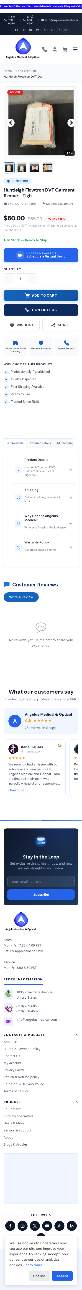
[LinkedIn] (38, 30)
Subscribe (41, 894)
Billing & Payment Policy (22, 1049)
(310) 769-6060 (27, 1006)
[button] (41, 255)
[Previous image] (10, 123)
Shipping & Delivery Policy (24, 1084)
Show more (16, 790)
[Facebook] (16, 30)
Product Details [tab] (40, 443)
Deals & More (14, 1123)
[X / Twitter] (35, 1226)
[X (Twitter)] (52, 30)
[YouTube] (30, 30)
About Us (11, 1042)
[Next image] (71, 123)
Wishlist (25, 325)
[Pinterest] (66, 30)
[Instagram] (23, 30)
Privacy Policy (14, 1070)
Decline (39, 1276)
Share (64, 325)
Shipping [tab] (68, 443)
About (8, 1137)
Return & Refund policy (21, 1077)
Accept (62, 1276)
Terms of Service (16, 1091)
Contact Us (12, 1056)
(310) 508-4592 (27, 1011)
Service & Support (17, 1130)
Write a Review (21, 597)
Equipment (12, 1109)
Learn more (33, 1265)
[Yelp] (45, 30)
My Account (12, 1063)
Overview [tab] (17, 443)
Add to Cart (44, 295)
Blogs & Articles (16, 1144)
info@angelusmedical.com (36, 1019)
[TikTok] (59, 30)
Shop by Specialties (18, 1116)
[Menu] (75, 49)
